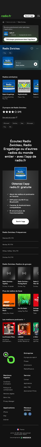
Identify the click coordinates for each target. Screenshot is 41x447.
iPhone (5, 412)
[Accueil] (3, 22)
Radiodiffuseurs (29, 369)
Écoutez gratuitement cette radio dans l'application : (16, 28)
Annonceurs (28, 365)
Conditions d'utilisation (7, 383)
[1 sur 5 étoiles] (3, 111)
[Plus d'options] (37, 48)
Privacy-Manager (8, 401)
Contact (26, 379)
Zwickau (15, 123)
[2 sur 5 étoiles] (6, 111)
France (21, 429)
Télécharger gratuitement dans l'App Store (20, 39)
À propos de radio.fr (30, 357)
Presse (26, 361)
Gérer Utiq (6, 397)
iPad (4, 416)
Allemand (6, 123)
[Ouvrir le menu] (38, 16)
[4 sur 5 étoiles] (12, 111)
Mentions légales (8, 393)
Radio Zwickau (20, 65)
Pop (5, 53)
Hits (10, 53)
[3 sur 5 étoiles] (9, 111)
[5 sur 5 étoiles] (15, 111)
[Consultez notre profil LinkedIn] (25, 414)
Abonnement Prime (30, 391)
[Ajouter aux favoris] (32, 48)
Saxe (22, 123)
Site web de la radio (9, 117)
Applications (28, 383)
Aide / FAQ (27, 387)
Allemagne (30, 123)
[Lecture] (35, 64)
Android (5, 419)
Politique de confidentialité (8, 389)
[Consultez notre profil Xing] (30, 414)
